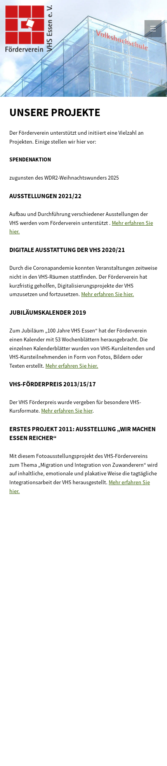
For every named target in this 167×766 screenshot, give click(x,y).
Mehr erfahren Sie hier (66, 410)
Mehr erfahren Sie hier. (107, 294)
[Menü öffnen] (153, 28)
